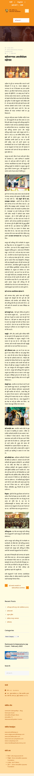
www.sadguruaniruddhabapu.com (14, 734)
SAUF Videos (15, 762)
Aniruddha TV (9, 717)
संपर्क (21, 5)
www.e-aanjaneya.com (11, 741)
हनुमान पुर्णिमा (10, 614)
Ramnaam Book (9, 713)
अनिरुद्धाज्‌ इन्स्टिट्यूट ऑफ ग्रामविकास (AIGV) (18, 607)
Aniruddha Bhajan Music (12, 715)
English (20, 2)
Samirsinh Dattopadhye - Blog (13, 710)
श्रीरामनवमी (9, 611)
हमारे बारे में (14, 5)
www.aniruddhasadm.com (12, 736)
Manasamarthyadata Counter (13, 719)
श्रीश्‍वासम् (9, 622)
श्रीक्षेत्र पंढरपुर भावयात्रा (13, 618)
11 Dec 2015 (10, 48)
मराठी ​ (11, 2)
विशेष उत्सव (13, 53)
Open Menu (27, 11)
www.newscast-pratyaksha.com (14, 739)
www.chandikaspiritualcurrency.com (15, 743)
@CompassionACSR (17, 756)
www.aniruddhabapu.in (11, 732)
